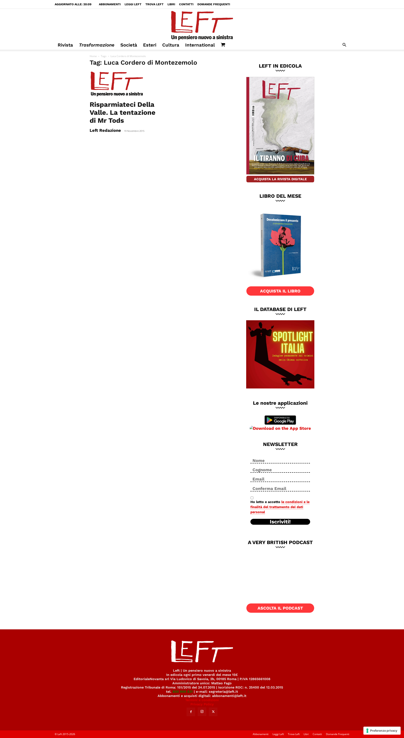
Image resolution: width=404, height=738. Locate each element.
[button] (344, 45)
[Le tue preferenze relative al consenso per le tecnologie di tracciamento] (382, 731)
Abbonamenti (110, 4)
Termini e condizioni (202, 700)
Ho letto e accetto (280, 507)
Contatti (186, 4)
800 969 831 (183, 692)
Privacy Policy (202, 704)
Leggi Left (133, 4)
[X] (213, 712)
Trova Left (154, 4)
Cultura (170, 45)
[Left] (202, 24)
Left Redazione (105, 130)
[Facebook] (191, 712)
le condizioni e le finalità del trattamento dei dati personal (280, 507)
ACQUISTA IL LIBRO (280, 291)
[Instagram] (202, 711)
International (200, 45)
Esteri (149, 45)
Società (128, 45)
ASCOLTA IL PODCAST (280, 608)
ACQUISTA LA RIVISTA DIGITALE (280, 179)
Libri (171, 4)
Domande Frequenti (213, 4)
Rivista (65, 45)
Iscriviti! (280, 522)
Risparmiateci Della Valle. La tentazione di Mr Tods (122, 112)
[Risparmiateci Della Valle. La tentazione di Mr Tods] (124, 84)
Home (93, 56)
